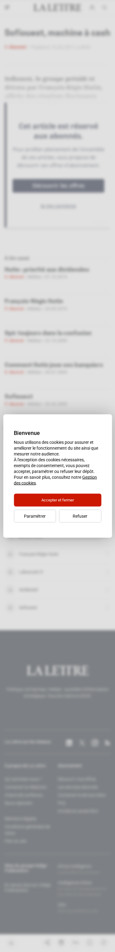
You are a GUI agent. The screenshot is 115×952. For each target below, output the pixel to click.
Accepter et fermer (57, 500)
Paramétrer (35, 516)
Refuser (80, 516)
